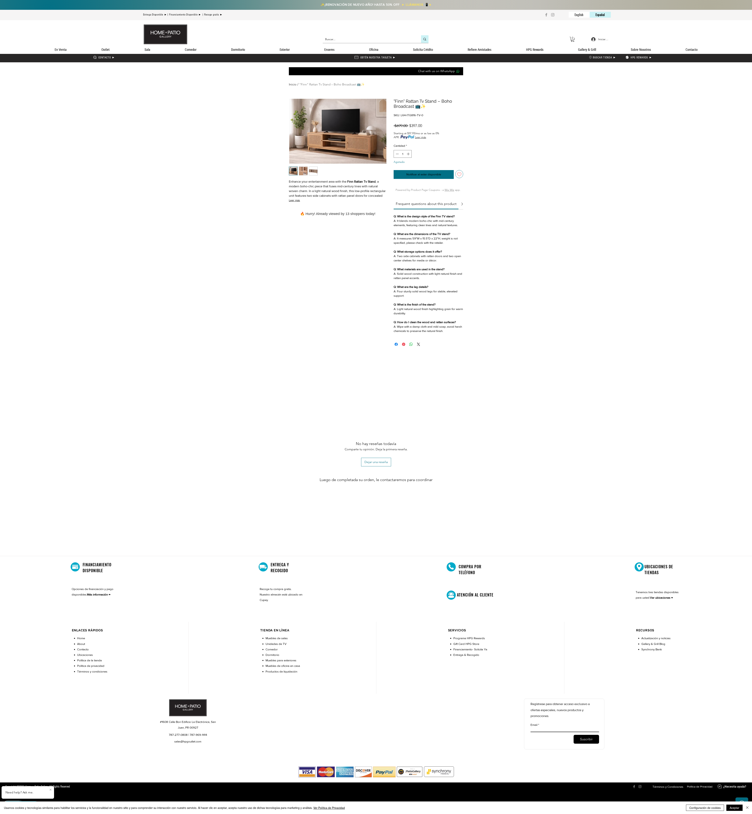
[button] (573, 39)
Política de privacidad (90, 665)
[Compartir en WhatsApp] (411, 344)
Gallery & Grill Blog (653, 643)
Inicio (292, 84)
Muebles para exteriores (281, 660)
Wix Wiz (449, 190)
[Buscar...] (424, 39)
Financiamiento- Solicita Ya (470, 649)
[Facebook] (546, 15)
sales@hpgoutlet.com (187, 741)
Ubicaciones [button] (85, 654)
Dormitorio (273, 654)
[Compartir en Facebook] (396, 344)
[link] (426, 204)
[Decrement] (397, 154)
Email (534, 724)
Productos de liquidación (281, 671)
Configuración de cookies (705, 808)
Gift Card (459, 643)
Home (81, 638)
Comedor (272, 649)
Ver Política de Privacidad (329, 808)
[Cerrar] (747, 808)
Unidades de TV (276, 643)
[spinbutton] (403, 154)
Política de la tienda (89, 660)
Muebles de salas (277, 638)
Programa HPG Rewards (469, 638)
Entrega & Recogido (466, 654)
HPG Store (472, 643)
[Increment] (408, 154)
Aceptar (734, 808)
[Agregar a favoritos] (459, 174)
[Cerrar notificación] (50, 790)
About (81, 643)
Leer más (294, 200)
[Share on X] (418, 344)
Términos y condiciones (92, 671)
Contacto (83, 649)
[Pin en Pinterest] (403, 344)
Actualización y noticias (656, 638)
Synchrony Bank (651, 649)
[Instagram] (552, 15)
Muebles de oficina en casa (283, 665)
